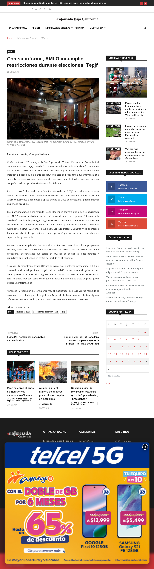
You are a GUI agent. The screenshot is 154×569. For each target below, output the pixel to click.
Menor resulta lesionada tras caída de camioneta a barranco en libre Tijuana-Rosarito (135, 109)
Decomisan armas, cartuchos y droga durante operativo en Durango (124, 299)
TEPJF (63, 312)
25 (115, 361)
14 (133, 346)
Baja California (18, 27)
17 (109, 354)
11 (115, 346)
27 (127, 361)
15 (139, 346)
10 (109, 346)
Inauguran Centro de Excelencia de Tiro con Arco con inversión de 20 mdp (125, 250)
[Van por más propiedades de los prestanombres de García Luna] (114, 154)
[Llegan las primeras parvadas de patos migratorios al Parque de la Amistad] (114, 131)
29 (139, 361)
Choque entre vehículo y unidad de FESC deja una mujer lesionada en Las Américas (64, 3)
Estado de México (52, 440)
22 (139, 354)
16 (145, 346)
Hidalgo (69, 440)
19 (121, 354)
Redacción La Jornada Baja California (82, 403)
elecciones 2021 (23, 312)
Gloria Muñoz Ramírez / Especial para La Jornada (19, 399)
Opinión (80, 27)
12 (121, 346)
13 (127, 346)
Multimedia (96, 27)
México (44, 38)
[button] (141, 3)
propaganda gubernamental (45, 312)
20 (127, 354)
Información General (57, 27)
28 (133, 361)
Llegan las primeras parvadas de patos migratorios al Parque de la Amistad (135, 132)
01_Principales (117, 69)
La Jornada (47, 404)
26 (121, 361)
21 (133, 354)
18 (115, 354)
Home (10, 38)
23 (145, 354)
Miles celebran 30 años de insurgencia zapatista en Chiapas (20, 392)
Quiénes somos (123, 441)
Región (36, 27)
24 (109, 361)
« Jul (108, 383)
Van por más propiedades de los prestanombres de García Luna (122, 279)
